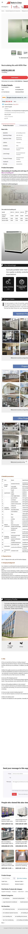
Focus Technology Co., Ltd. (18, 928)
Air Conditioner (6, 898)
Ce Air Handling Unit (7, 916)
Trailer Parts (4, 881)
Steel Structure (4, 884)
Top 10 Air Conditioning (8, 920)
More (2, 922)
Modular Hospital (19, 884)
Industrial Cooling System (18, 898)
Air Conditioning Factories (9, 909)
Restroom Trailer (19, 881)
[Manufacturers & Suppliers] (14, 2)
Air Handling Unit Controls (21, 916)
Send (14, 794)
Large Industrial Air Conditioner (10, 902)
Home (2, 11)
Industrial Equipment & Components (13, 11)
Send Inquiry (14, 77)
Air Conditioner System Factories (10, 912)
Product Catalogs (22, 878)
